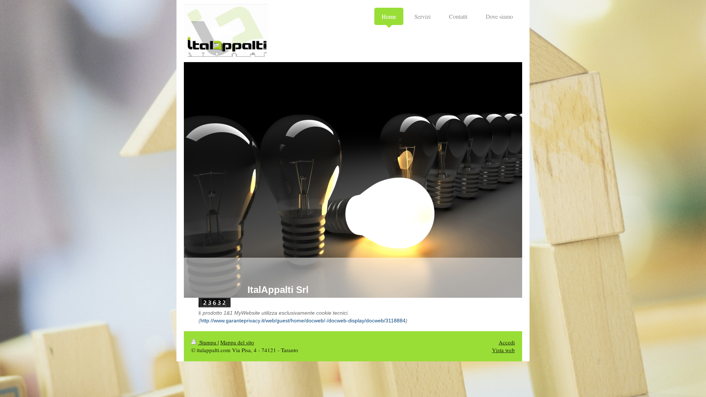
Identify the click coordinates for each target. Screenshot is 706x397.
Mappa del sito (237, 342)
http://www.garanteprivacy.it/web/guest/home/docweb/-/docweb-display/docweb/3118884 (303, 320)
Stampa (208, 342)
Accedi (507, 342)
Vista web (503, 350)
